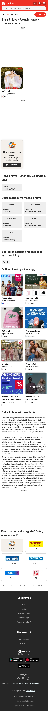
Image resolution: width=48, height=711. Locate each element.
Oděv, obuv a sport (16, 485)
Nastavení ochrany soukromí (24, 696)
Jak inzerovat (24, 639)
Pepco (20, 487)
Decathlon (13, 487)
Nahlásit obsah (24, 613)
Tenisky (6, 262)
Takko (39, 485)
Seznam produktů (24, 622)
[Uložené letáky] (35, 3)
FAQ (24, 604)
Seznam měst (24, 618)
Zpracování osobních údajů (24, 706)
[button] (40, 3)
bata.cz (28, 462)
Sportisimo (5, 487)
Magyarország (18, 683)
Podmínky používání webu (24, 701)
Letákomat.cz (30, 691)
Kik (25, 487)
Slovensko (36, 683)
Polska (28, 683)
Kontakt (24, 609)
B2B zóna (24, 643)
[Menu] (44, 3)
